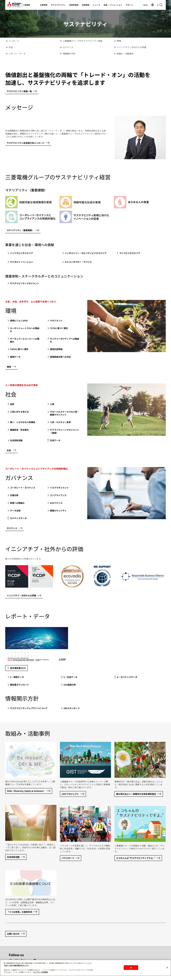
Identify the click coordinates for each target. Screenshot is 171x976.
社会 (11, 47)
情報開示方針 (69, 53)
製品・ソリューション (113, 4)
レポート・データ (17, 53)
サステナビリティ (58, 4)
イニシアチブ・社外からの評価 (131, 47)
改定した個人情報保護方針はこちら (16, 965)
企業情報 (43, 4)
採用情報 (85, 4)
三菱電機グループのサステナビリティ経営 (82, 40)
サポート (129, 4)
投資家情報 (73, 4)
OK (131, 967)
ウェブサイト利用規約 (40, 972)
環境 (119, 40)
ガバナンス (68, 47)
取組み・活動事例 (125, 53)
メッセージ (14, 40)
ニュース (96, 4)
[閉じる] (167, 967)
